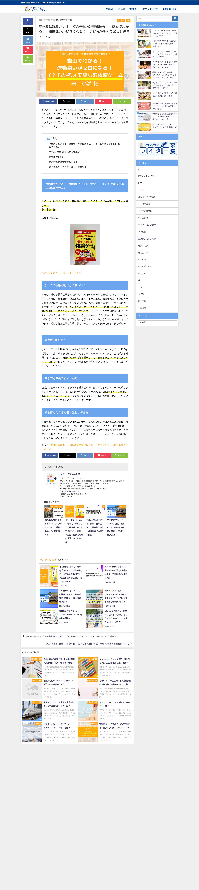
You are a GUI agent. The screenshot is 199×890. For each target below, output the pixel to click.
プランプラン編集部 (70, 474)
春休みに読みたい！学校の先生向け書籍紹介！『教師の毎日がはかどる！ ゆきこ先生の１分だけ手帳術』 (71, 636)
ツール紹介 (143, 218)
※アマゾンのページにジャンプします (61, 273)
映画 (140, 280)
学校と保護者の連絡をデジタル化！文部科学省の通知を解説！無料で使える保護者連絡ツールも (87, 644)
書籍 (128, 20)
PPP (140, 183)
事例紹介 (142, 232)
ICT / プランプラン (150, 9)
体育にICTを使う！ (58, 157)
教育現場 (109, 9)
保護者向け (134, 9)
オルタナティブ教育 (147, 197)
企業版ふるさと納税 (147, 239)
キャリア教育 (144, 204)
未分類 (141, 294)
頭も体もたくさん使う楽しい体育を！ (68, 167)
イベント (142, 190)
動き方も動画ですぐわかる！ (63, 162)
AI (139, 169)
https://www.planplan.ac (70, 491)
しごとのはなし (145, 211)
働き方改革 (143, 253)
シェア (27, 23)
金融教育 (142, 308)
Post (28, 32)
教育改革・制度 (170, 9)
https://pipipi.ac (66, 496)
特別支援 (142, 301)
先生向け (121, 9)
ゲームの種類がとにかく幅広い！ (65, 152)
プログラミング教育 (147, 225)
